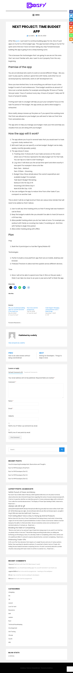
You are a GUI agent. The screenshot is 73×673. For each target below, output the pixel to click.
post (17, 41)
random (10, 617)
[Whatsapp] (71, 35)
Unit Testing (11, 631)
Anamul (10, 568)
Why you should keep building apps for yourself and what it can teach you (16, 309)
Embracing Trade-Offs (17, 540)
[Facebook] (71, 12)
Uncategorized (12, 628)
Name (10, 401)
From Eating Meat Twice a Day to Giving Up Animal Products (31, 516)
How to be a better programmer (23, 578)
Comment (12, 382)
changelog (11, 592)
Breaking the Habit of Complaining (21, 528)
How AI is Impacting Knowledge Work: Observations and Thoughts (27, 464)
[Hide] (72, 42)
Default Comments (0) (15, 372)
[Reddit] (71, 27)
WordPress (50, 668)
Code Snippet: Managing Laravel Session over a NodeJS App (52, 309)
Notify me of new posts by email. (19, 432)
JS (9, 599)
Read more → (12, 503)
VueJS (10, 639)
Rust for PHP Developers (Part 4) (17, 475)
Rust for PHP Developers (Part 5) (17, 471)
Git (9, 596)
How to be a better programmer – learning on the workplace (35, 571)
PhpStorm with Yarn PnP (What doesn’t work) (27, 564)
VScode (10, 635)
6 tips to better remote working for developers (25, 575)
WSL (9, 642)
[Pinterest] (71, 23)
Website (11, 416)
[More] (71, 39)
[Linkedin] (71, 19)
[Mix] (71, 31)
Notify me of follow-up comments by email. (23, 426)
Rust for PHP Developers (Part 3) (17, 478)
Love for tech (12, 606)
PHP (9, 613)
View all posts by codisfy (16, 343)
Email (10, 408)
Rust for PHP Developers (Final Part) (18, 468)
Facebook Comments (30, 372)
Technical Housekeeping (15, 624)
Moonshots (17, 322)
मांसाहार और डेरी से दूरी (16, 506)
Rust (9, 621)
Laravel (10, 603)
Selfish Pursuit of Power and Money (21, 492)
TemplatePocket (36, 668)
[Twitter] (71, 15)
